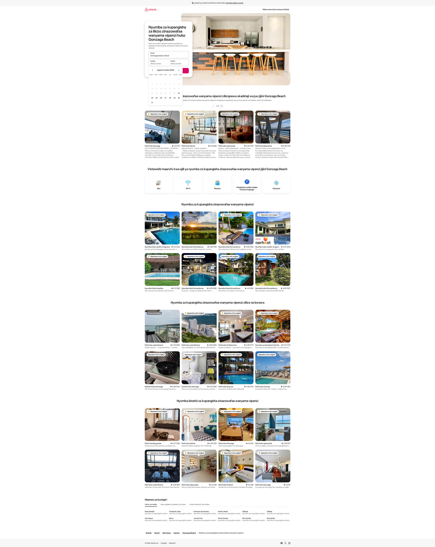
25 (157, 98)
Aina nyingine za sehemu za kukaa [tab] (173, 504)
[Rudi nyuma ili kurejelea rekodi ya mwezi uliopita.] (152, 70)
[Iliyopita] (213, 106)
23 (179, 93)
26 (161, 98)
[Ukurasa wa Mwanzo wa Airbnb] (150, 9)
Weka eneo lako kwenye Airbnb (276, 9)
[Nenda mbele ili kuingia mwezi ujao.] (178, 70)
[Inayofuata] (222, 106)
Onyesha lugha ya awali (234, 3)
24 (152, 98)
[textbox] (158, 63)
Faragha (164, 543)
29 (174, 98)
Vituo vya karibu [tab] (151, 504)
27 (165, 98)
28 (170, 98)
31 (152, 103)
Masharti (172, 543)
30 (179, 98)
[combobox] (168, 55)
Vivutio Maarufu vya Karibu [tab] (199, 504)
